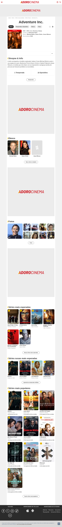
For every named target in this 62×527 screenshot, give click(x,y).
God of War (34, 325)
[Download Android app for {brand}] (33, 510)
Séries (13, 17)
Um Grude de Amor (28, 463)
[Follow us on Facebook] (4, 511)
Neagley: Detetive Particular (47, 326)
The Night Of (11, 463)
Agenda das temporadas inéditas (31, 382)
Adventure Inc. (31, 22)
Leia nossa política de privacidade (24, 524)
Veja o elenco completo (31, 162)
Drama (40, 31)
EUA (31, 36)
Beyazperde (46, 512)
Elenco (11, 138)
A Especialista (23, 325)
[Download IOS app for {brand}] (28, 510)
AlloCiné (45, 510)
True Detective (34, 376)
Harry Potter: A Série (13, 325)
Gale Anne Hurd (33, 32)
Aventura (35, 31)
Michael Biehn (31, 34)
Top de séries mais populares (31, 496)
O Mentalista (43, 437)
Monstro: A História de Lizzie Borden (12, 346)
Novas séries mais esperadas (31, 352)
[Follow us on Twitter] (8, 511)
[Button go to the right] (53, 27)
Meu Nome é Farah (12, 437)
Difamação (42, 463)
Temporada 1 (31, 79)
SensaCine (58, 510)
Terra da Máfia (23, 376)
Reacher (10, 376)
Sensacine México (55, 512)
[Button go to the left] (50, 27)
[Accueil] (29, 2)
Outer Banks (27, 411)
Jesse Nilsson (47, 34)
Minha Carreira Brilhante (14, 488)
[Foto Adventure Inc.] (15, 231)
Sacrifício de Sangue (45, 411)
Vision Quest (23, 345)
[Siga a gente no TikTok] (17, 511)
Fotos (11, 221)
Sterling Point (46, 376)
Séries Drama (28, 17)
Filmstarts (51, 510)
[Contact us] (10, 515)
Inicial (9, 17)
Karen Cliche (38, 34)
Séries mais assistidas (19, 17)
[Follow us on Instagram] (12, 511)
